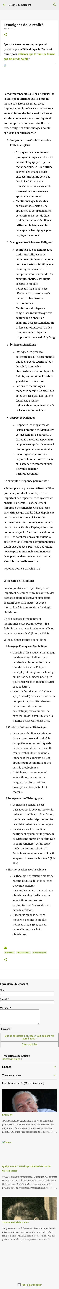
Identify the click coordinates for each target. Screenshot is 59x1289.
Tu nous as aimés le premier (15, 1222)
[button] (5, 35)
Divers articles (29, 1044)
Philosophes (23, 953)
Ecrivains (9, 953)
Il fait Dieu (7, 1115)
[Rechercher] (55, 5)
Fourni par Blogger (31, 1284)
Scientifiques (39, 953)
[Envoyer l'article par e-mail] (5, 949)
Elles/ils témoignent (19, 4)
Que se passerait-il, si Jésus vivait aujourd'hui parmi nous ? (29, 1037)
